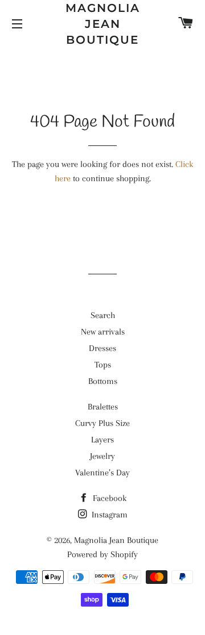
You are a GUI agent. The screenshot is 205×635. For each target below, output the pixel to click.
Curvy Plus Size (102, 423)
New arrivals (103, 332)
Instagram (108, 514)
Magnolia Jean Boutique (102, 24)
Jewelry (102, 456)
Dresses (102, 348)
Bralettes (103, 407)
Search (103, 315)
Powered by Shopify (102, 554)
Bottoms (102, 381)
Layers (102, 440)
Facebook (108, 498)
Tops (103, 365)
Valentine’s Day (102, 472)
